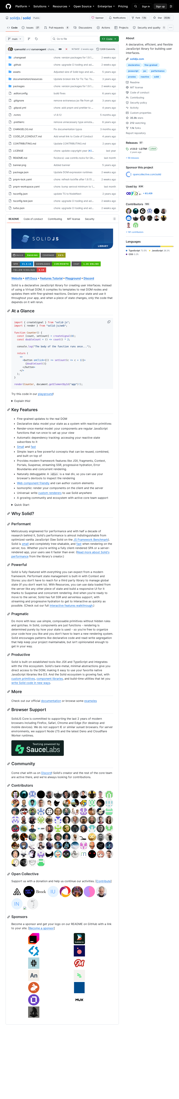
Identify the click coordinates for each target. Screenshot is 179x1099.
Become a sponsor (41, 928)
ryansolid (20, 49)
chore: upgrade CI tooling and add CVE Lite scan (82, 64)
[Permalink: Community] (8, 763)
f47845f (75, 49)
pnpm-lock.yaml (22, 179)
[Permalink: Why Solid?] (8, 513)
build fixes (59, 93)
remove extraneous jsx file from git (73, 100)
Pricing (123, 6)
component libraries (50, 678)
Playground (73, 278)
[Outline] (114, 219)
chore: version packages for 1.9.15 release (78, 57)
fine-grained (151, 65)
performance (157, 71)
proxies (132, 76)
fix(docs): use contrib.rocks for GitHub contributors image (87, 157)
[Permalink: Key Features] (8, 409)
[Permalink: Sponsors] (8, 916)
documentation (51, 701)
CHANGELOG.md (23, 129)
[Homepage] (8, 6)
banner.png (19, 165)
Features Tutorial (51, 278)
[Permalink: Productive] (8, 654)
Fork (141, 17)
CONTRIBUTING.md (24, 143)
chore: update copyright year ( (71, 150)
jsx (144, 71)
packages (18, 86)
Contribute (103, 881)
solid (27, 18)
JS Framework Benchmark (90, 539)
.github (17, 64)
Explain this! (22, 401)
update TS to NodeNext (67, 193)
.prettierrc (18, 121)
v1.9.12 (58, 114)
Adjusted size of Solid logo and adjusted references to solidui (88, 71)
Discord (89, 278)
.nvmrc (17, 114)
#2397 (92, 150)
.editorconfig (20, 93)
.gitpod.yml (19, 107)
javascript (133, 71)
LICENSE (18, 150)
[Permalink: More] (8, 691)
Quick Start (21, 504)
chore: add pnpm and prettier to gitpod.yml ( (79, 107)
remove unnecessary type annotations (75, 121)
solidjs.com (137, 58)
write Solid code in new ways (30, 683)
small (25, 543)
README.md (20, 157)
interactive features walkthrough (71, 605)
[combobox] (76, 38)
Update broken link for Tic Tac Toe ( (74, 78)
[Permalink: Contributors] (8, 785)
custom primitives (23, 678)
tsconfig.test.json (23, 200)
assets (16, 71)
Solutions (39, 6)
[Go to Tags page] (36, 39)
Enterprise (105, 6)
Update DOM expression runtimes (73, 172)
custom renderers (50, 493)
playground (45, 394)
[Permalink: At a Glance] (8, 311)
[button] (109, 321)
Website (16, 278)
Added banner (62, 165)
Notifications (119, 17)
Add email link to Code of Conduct (73, 136)
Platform (21, 6)
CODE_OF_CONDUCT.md (27, 136)
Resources (60, 6)
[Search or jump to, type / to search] (135, 6)
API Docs (31, 278)
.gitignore (18, 100)
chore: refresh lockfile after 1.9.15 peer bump (79, 179)
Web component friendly (33, 483)
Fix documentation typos (68, 129)
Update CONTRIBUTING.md (70, 143)
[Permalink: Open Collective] (8, 874)
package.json (20, 172)
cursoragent (38, 49)
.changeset (19, 57)
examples (90, 701)
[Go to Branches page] (29, 39)
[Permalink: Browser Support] (8, 709)
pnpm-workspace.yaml (26, 186)
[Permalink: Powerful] (8, 564)
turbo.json (18, 208)
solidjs (15, 18)
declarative (134, 65)
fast (33, 446)
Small (20, 446)
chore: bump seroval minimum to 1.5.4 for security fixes (85, 186)
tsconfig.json (20, 193)
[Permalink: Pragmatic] (8, 614)
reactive (145, 76)
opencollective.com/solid (147, 174)
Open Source (82, 6)
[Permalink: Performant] (8, 524)
